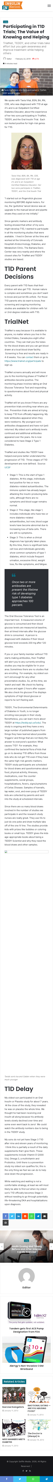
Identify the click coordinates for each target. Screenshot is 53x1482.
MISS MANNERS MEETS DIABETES (13, 1441)
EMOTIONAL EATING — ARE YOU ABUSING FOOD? (39, 1408)
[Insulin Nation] (12, 5)
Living (5, 22)
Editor (9, 59)
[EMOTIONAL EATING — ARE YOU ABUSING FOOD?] (39, 1395)
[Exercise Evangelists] (13, 1395)
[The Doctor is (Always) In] (39, 1425)
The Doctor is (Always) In (35, 1435)
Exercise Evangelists (13, 1407)
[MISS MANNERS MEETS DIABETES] (13, 1427)
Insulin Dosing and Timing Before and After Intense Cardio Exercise (26, 1249)
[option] (26, 1246)
